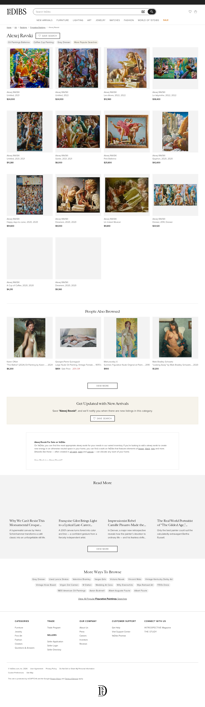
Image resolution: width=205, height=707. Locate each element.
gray (153, 448)
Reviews (83, 643)
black (147, 448)
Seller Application (55, 641)
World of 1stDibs (148, 20)
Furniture (63, 20)
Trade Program (53, 627)
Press (82, 631)
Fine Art (18, 635)
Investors (84, 639)
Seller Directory (54, 649)
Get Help (116, 627)
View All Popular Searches (102, 598)
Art (89, 20)
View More (102, 385)
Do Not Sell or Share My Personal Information (76, 668)
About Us (84, 627)
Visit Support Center (121, 631)
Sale (166, 20)
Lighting (78, 20)
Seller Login (52, 645)
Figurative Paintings (37, 27)
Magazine (157, 627)
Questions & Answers (24, 647)
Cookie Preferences (16, 672)
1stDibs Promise (119, 635)
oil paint (73, 451)
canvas (90, 451)
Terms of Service (71, 678)
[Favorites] (190, 11)
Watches (115, 20)
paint (80, 451)
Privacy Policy (51, 668)
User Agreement (36, 668)
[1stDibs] (16, 12)
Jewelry (101, 20)
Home (9, 27)
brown (141, 448)
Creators (18, 643)
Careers (83, 635)
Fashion (129, 20)
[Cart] (195, 11)
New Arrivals (45, 20)
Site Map (30, 672)
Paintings (23, 27)
